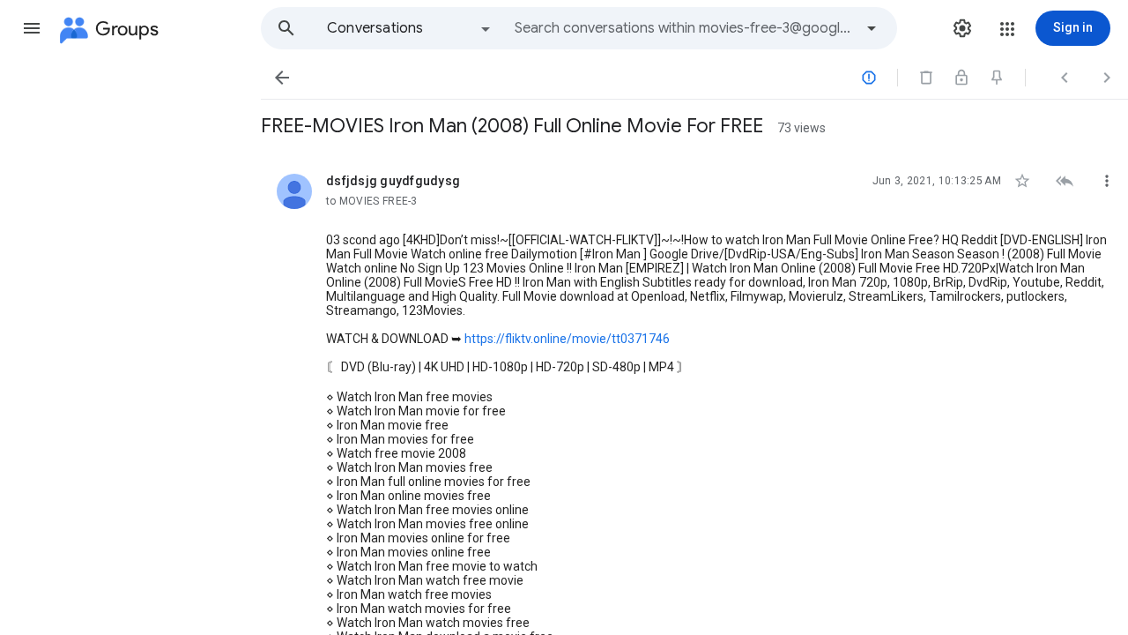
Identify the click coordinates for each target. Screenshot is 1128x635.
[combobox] (684, 28)
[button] (32, 28)
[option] (410, 28)
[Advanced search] (871, 28)
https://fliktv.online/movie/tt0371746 (567, 339)
